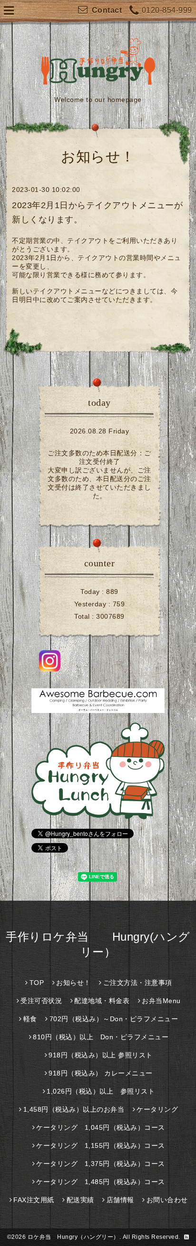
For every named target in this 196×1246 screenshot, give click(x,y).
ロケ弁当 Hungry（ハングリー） (73, 1237)
